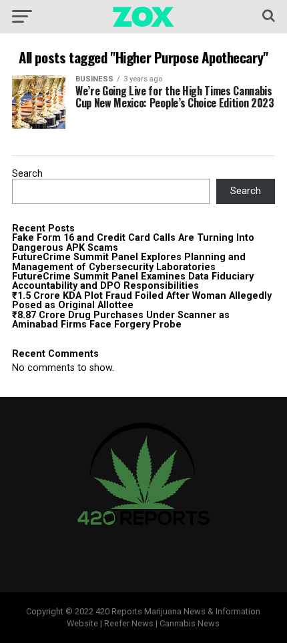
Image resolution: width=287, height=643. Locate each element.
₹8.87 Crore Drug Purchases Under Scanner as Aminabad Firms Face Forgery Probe (121, 319)
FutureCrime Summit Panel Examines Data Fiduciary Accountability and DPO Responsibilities (133, 281)
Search (27, 173)
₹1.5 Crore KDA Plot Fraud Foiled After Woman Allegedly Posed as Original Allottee (142, 300)
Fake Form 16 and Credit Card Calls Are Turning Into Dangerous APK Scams (133, 242)
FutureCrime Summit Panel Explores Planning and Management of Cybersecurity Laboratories (129, 261)
